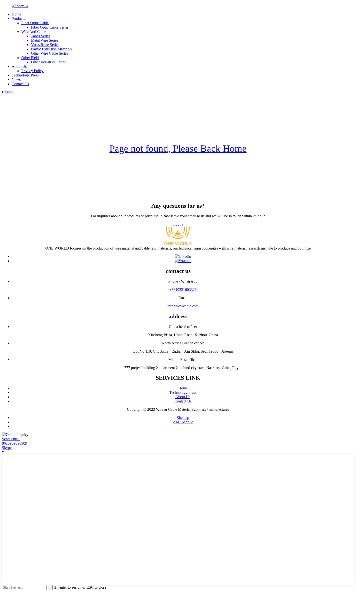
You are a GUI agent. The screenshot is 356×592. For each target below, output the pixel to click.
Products (18, 18)
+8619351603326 (183, 290)
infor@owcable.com (183, 306)
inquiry (178, 224)
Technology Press (25, 75)
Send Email (11, 439)
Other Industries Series (48, 62)
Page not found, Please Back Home (178, 148)
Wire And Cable (33, 32)
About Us (19, 66)
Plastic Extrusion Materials (51, 49)
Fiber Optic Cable (35, 23)
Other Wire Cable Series (49, 53)
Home (16, 14)
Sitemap (183, 418)
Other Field (30, 58)
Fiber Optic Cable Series (50, 27)
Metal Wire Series (44, 40)
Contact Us (20, 84)
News (16, 79)
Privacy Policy (32, 71)
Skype (7, 448)
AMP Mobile (183, 422)
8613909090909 (14, 443)
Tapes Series (40, 36)
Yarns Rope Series (45, 45)
